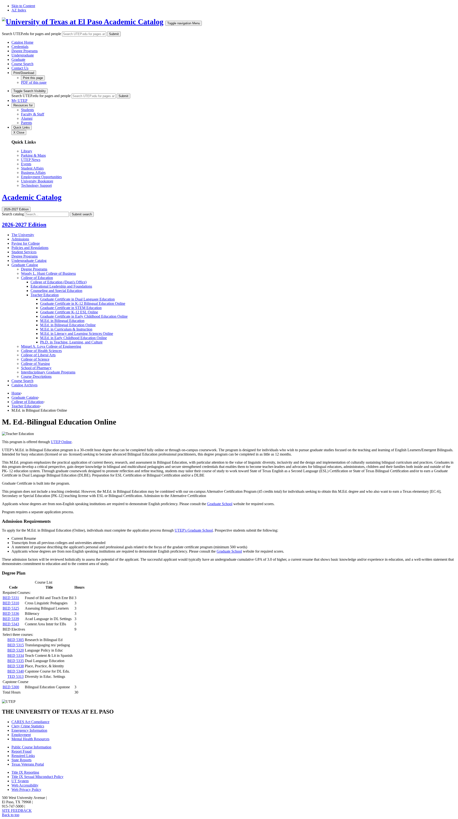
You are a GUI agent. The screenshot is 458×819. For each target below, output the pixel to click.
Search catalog (13, 214)
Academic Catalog (133, 21)
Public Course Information (31, 747)
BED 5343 (11, 624)
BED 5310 (11, 603)
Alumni (26, 118)
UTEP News (30, 160)
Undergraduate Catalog (29, 261)
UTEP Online (61, 442)
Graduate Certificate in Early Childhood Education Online (84, 316)
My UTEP (19, 100)
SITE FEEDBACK (17, 811)
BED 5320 (15, 650)
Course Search (22, 64)
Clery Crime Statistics (27, 726)
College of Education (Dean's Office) (59, 282)
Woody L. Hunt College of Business (48, 273)
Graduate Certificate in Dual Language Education (77, 299)
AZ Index (18, 10)
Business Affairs (33, 173)
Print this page (33, 78)
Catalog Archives (24, 385)
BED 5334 (15, 655)
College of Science (35, 359)
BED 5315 (15, 645)
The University (22, 235)
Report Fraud (21, 751)
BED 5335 (15, 661)
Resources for (23, 105)
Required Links (23, 756)
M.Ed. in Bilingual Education (62, 321)
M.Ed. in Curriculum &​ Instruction (66, 329)
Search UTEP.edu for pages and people (31, 34)
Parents (26, 123)
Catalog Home (22, 42)
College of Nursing (35, 364)
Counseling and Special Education (56, 291)
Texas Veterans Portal (27, 764)
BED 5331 (11, 598)
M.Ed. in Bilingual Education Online (68, 325)
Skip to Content (23, 6)
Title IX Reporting (25, 772)
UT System (20, 781)
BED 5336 (11, 614)
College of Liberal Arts (38, 355)
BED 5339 (11, 619)
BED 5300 (11, 687)
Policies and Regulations (29, 248)
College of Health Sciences (41, 351)
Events (26, 164)
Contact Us (19, 68)
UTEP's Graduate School (194, 530)
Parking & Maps (33, 155)
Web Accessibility (24, 785)
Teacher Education (45, 295)
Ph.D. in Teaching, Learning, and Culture (71, 342)
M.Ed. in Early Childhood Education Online (73, 338)
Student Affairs (32, 168)
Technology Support (36, 185)
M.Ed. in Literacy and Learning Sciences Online (76, 334)
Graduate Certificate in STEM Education (71, 308)
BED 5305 (15, 640)
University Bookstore (37, 181)
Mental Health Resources (30, 739)
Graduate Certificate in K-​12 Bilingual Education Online (82, 303)
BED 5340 (15, 671)
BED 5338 (15, 666)
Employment (21, 735)
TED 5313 (15, 676)
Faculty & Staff (32, 114)
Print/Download (23, 73)
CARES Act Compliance (30, 722)
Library (26, 151)
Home (16, 393)
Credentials (19, 47)
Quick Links (21, 127)
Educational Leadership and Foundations (61, 286)
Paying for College (25, 243)
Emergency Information (29, 730)
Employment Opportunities (41, 177)
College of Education (37, 278)
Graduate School (219, 504)
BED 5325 (11, 608)
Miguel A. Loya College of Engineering (51, 346)
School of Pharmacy (36, 368)
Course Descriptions (36, 376)
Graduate (18, 59)
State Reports (21, 760)
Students (27, 110)
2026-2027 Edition (24, 225)
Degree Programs (24, 51)
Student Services (23, 252)
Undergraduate (22, 55)
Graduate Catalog (24, 265)
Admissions (20, 239)
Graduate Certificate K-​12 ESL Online (69, 312)
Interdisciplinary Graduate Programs (48, 372)
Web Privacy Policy (26, 790)
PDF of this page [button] (34, 82)
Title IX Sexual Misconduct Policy (37, 777)
